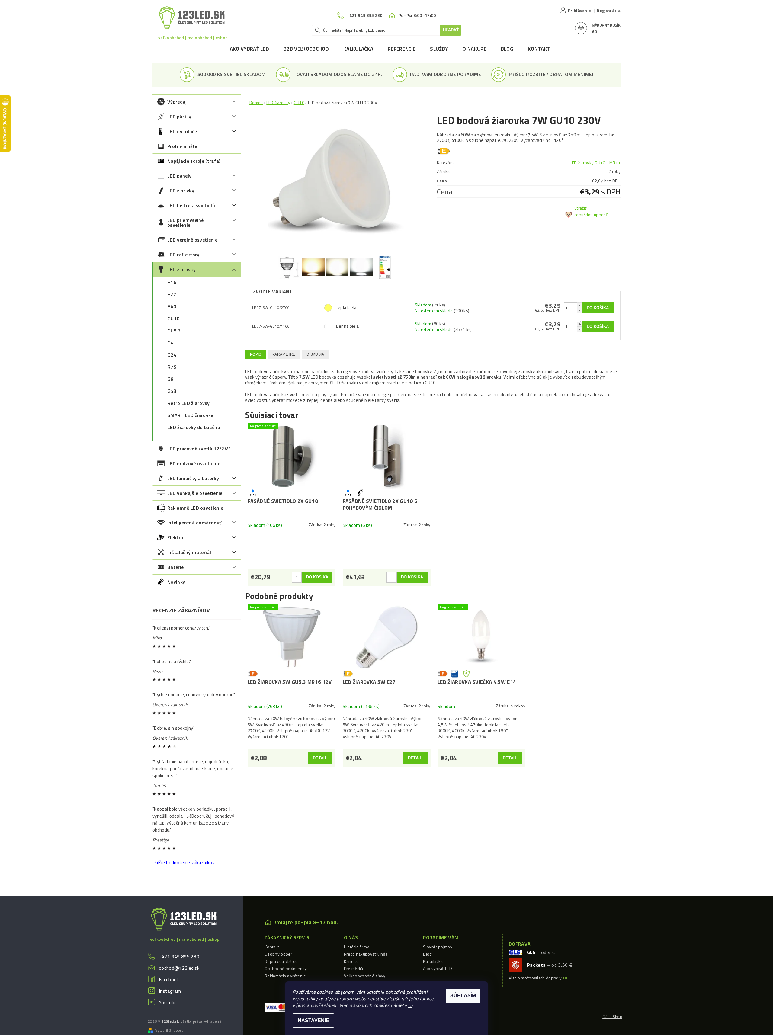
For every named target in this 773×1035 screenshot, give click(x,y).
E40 (172, 306)
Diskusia (315, 354)
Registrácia (609, 10)
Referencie (401, 49)
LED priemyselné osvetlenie (185, 222)
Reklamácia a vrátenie (285, 976)
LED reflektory (183, 254)
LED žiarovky (181, 269)
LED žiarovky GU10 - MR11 (595, 162)
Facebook (169, 979)
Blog (507, 49)
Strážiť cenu (580, 211)
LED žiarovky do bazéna (194, 427)
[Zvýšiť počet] (579, 305)
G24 (172, 354)
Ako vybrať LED (249, 49)
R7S (172, 366)
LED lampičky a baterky (193, 478)
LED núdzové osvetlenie (193, 463)
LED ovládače (182, 131)
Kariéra (351, 961)
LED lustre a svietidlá (191, 205)
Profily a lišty (182, 146)
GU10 (173, 318)
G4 (171, 342)
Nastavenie (313, 1020)
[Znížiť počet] (579, 310)
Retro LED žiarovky (189, 403)
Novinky (176, 581)
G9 (171, 379)
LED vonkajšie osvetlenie (195, 493)
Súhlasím (463, 995)
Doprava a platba (281, 961)
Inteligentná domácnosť (194, 522)
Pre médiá (353, 968)
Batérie (175, 567)
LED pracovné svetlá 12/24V (198, 448)
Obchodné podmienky (286, 968)
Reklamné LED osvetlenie (195, 507)
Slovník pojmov (437, 947)
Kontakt (539, 49)
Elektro (175, 537)
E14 (172, 282)
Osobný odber (278, 954)
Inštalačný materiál (189, 552)
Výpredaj (177, 101)
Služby (439, 49)
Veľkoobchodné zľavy (365, 976)
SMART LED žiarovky (190, 415)
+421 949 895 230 (179, 956)
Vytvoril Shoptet (169, 1030)
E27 (172, 294)
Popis (255, 354)
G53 (172, 391)
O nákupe (474, 49)
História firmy (356, 947)
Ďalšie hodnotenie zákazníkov (183, 862)
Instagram (170, 991)
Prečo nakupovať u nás (366, 954)
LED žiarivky (180, 190)
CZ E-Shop (612, 1016)
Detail (320, 758)
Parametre (284, 354)
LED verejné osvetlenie (192, 239)
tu (410, 1005)
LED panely (179, 175)
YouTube (168, 1002)
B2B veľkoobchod (306, 49)
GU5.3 (174, 330)
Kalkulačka (358, 49)
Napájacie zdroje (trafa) (193, 161)
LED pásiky (179, 116)
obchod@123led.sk (179, 968)
